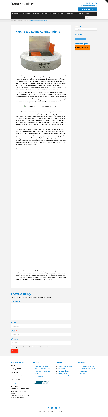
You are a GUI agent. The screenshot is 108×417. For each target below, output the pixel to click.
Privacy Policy (53, 414)
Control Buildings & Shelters (65, 365)
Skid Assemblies (39, 376)
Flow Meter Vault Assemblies (65, 366)
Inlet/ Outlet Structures (63, 371)
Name (14, 322)
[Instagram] (59, 408)
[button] (106, 1)
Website (15, 339)
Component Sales (62, 373)
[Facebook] (48, 408)
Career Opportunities (16, 383)
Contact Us (14, 374)
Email (14, 330)
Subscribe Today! (80, 38)
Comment (16, 301)
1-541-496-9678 (91, 3)
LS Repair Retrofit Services (87, 365)
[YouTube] (56, 408)
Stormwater (83, 373)
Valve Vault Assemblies (63, 368)
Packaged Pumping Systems (87, 375)
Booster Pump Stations (41, 375)
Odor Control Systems (63, 370)
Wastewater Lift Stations (41, 365)
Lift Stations (83, 370)
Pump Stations (84, 371)
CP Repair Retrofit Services (87, 366)
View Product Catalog (63, 375)
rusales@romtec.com (89, 6)
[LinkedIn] (52, 408)
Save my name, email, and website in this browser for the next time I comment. (33, 347)
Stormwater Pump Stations (42, 366)
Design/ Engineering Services (87, 368)
